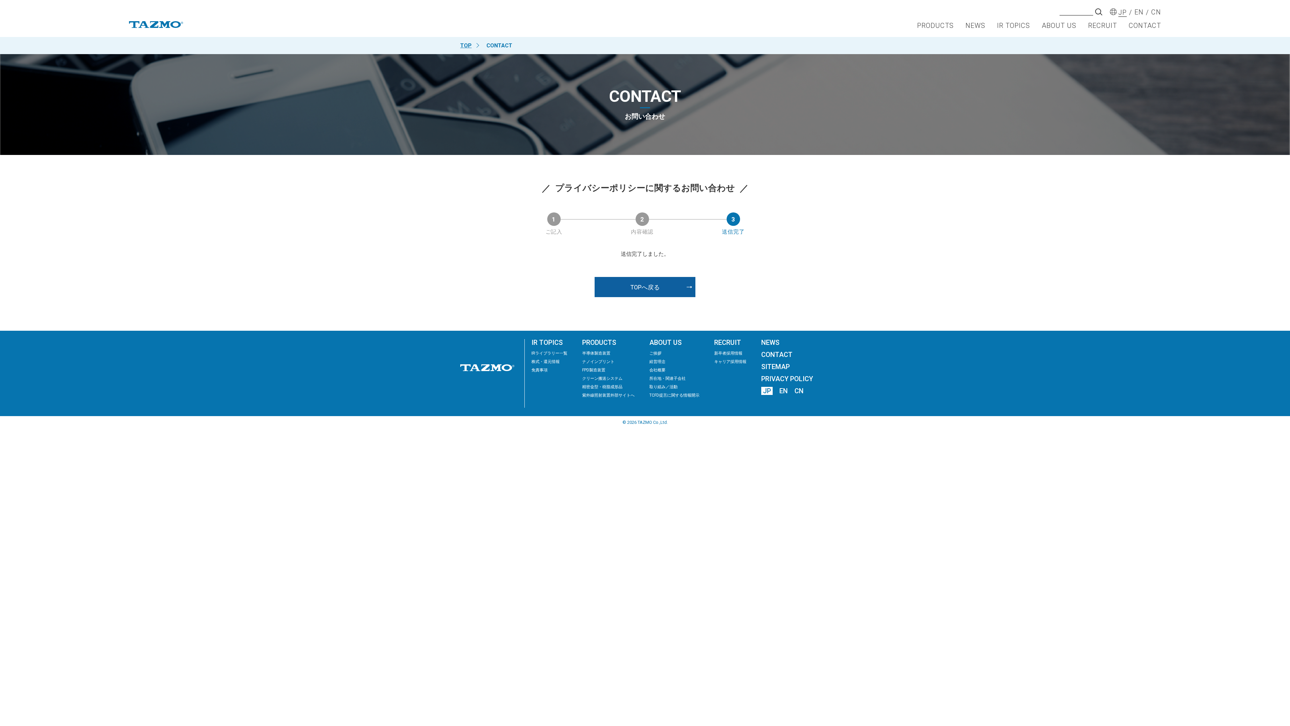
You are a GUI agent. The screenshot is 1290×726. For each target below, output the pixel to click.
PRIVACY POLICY (787, 379)
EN (783, 391)
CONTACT (1145, 26)
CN (799, 391)
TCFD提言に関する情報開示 (674, 395)
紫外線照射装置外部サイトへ (608, 395)
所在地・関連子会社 (667, 378)
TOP (466, 45)
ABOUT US (1059, 26)
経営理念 (657, 361)
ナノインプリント (598, 361)
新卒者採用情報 (728, 353)
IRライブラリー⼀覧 (549, 353)
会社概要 (657, 370)
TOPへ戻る (645, 287)
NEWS (975, 26)
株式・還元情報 (545, 361)
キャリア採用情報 (730, 361)
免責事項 (539, 370)
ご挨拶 (655, 353)
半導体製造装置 (596, 353)
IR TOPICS (1013, 26)
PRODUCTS (935, 26)
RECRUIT (1102, 26)
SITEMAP (775, 367)
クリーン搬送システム (602, 378)
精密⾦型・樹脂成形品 (602, 387)
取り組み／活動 (663, 387)
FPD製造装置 (593, 370)
